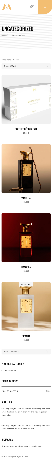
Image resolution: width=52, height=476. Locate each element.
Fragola (26, 267)
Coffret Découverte (26, 129)
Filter (48, 391)
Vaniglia (26, 198)
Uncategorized (10, 370)
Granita (26, 336)
